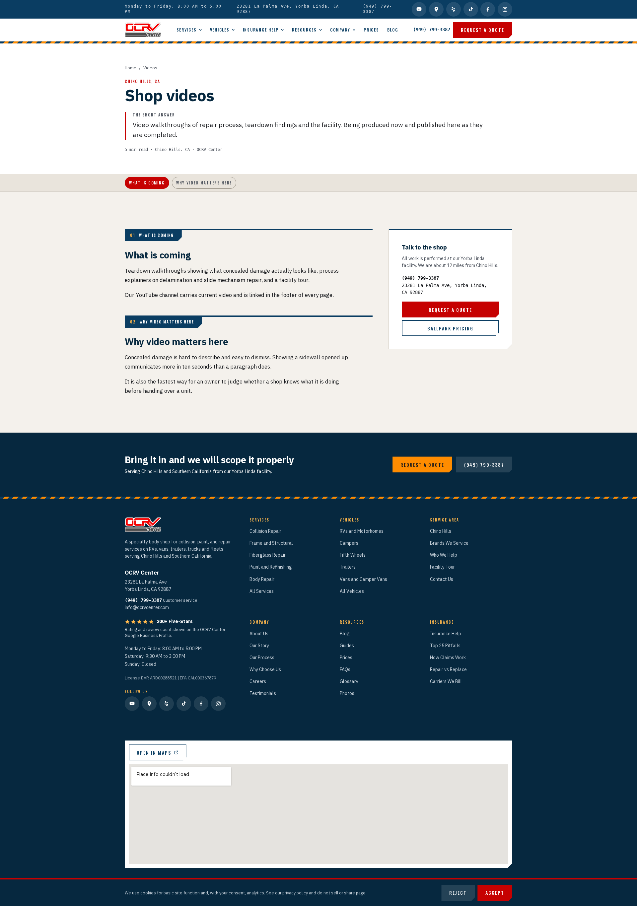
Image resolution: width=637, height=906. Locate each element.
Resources (304, 30)
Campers (349, 543)
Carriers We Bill (446, 681)
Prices (371, 30)
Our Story (259, 646)
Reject (458, 892)
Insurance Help (261, 30)
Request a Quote (482, 29)
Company (340, 30)
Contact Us (441, 579)
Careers (257, 681)
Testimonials (262, 693)
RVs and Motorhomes (362, 531)
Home (130, 67)
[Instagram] (505, 9)
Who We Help (443, 555)
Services (187, 30)
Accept (494, 892)
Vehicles (220, 30)
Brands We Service (449, 543)
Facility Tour (442, 567)
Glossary (349, 681)
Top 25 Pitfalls (445, 646)
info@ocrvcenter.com (147, 607)
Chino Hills (440, 531)
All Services (261, 591)
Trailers (348, 567)
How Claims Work (448, 658)
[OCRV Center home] (143, 30)
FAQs (345, 669)
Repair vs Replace (448, 669)
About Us (258, 634)
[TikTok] (470, 9)
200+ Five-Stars (175, 621)
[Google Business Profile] (436, 9)
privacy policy (295, 892)
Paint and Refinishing (270, 567)
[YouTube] (419, 9)
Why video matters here (204, 182)
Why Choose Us (265, 669)
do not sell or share (336, 892)
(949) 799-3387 (377, 9)
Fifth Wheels (353, 555)
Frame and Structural (271, 543)
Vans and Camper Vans (363, 579)
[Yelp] (453, 9)
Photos (347, 693)
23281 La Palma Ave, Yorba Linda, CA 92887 (288, 9)
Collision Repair (265, 531)
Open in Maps (154, 752)
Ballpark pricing (450, 327)
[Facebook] (487, 9)
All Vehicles (352, 591)
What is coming (147, 182)
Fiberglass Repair (267, 555)
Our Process (261, 658)
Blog (392, 30)
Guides (347, 646)
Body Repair (261, 579)
